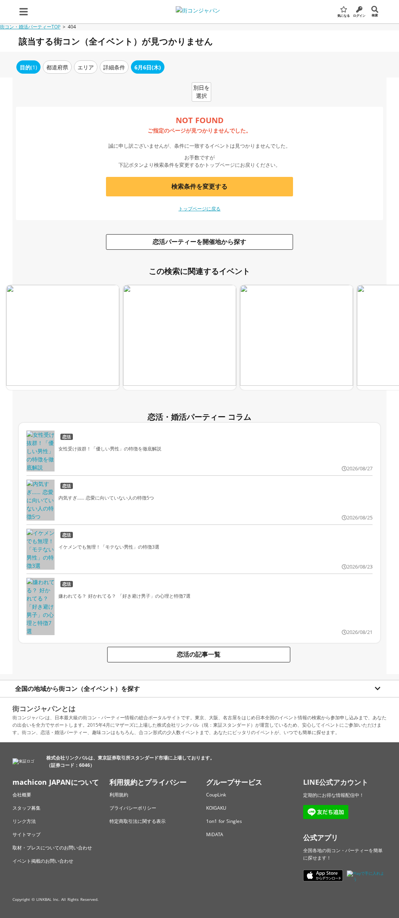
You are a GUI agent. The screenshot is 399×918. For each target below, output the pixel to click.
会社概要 (21, 794)
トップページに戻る (199, 208)
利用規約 (118, 794)
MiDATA (214, 834)
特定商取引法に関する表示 (137, 821)
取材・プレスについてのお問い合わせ (52, 847)
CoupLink (216, 794)
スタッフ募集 (26, 808)
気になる (343, 15)
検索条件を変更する (199, 186)
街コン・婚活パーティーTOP (30, 26)
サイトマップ (26, 834)
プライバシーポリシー (132, 808)
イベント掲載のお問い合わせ (42, 861)
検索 (375, 15)
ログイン (359, 15)
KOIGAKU (216, 808)
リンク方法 (24, 821)
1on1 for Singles (224, 821)
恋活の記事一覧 (199, 654)
